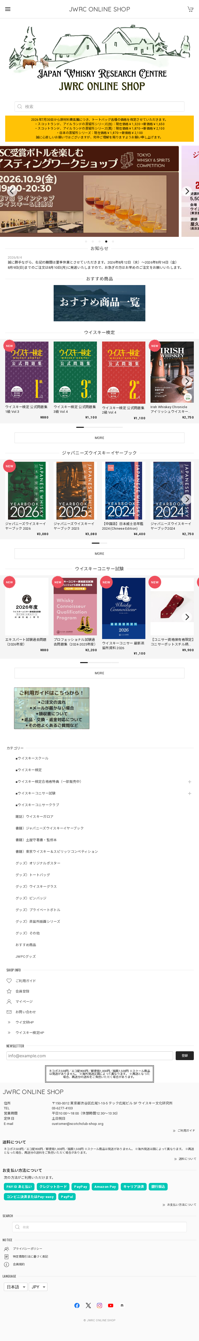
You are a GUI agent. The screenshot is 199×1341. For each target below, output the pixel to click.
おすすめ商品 (26, 945)
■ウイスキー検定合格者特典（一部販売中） (49, 782)
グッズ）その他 (28, 933)
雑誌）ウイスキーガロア (34, 817)
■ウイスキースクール (32, 758)
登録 (185, 1056)
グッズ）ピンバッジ (31, 898)
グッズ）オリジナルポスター (38, 863)
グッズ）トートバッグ (33, 875)
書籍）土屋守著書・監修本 (36, 840)
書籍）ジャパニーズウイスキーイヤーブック (50, 828)
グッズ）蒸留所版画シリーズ (38, 922)
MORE (99, 438)
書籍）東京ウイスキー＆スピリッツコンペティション (57, 852)
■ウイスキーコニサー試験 (36, 793)
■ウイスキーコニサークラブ (37, 805)
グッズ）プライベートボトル (38, 910)
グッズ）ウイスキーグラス (36, 887)
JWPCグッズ (26, 957)
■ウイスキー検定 (29, 770)
